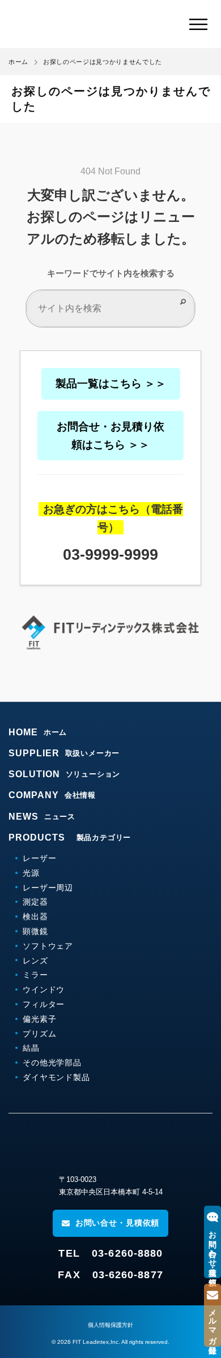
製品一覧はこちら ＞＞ (111, 383)
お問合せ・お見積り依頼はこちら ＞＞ (110, 436)
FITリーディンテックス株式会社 (75, 24)
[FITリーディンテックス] (110, 1146)
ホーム (18, 61)
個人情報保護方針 (110, 1325)
